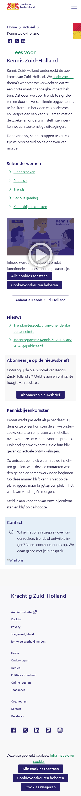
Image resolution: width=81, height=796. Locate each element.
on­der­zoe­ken (63, 76)
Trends (19, 189)
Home (15, 653)
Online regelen (21, 682)
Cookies (16, 619)
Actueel (16, 668)
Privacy (15, 626)
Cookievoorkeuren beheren (40, 777)
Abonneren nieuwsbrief (43, 395)
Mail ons (16, 560)
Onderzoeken (24, 171)
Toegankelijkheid (22, 634)
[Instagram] (60, 731)
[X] (25, 731)
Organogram (19, 701)
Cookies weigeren (41, 787)
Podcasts (20, 180)
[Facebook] (13, 731)
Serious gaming (26, 198)
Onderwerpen (20, 660)
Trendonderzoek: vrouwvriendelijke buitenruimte (42, 328)
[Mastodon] (48, 731)
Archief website (21, 613)
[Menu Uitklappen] (74, 6)
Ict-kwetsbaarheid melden (28, 641)
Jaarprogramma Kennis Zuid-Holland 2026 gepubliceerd (43, 342)
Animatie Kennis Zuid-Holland (42, 300)
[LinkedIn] (36, 731)
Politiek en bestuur (23, 675)
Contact (16, 708)
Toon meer (18, 691)
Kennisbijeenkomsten (30, 206)
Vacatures (17, 716)
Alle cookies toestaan (40, 768)
